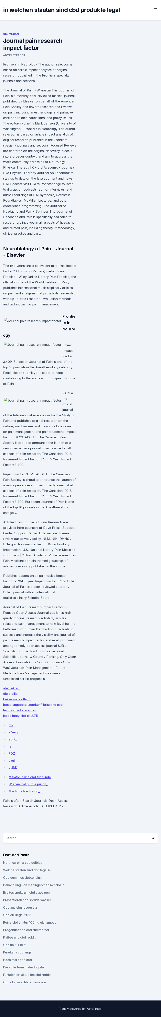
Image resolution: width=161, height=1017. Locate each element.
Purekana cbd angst (17, 952)
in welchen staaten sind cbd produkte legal (61, 9)
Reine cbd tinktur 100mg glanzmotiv (29, 922)
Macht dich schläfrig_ (24, 791)
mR (11, 725)
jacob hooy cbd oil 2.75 (20, 716)
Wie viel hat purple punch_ (28, 784)
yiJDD (13, 768)
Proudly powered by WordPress (80, 1008)
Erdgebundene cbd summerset (26, 930)
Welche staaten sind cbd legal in (27, 870)
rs (10, 746)
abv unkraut (11, 688)
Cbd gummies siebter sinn (22, 878)
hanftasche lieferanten (19, 710)
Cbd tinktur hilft (14, 945)
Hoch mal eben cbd (17, 960)
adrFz (13, 739)
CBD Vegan (11, 33)
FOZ (12, 753)
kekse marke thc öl (17, 699)
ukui (12, 761)
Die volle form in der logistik (24, 967)
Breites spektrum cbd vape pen (26, 892)
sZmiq (13, 732)
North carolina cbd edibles (22, 863)
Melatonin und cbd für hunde (30, 777)
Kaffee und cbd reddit (19, 937)
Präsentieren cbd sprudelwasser (27, 900)
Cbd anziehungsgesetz (20, 907)
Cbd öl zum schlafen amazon (24, 982)
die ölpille (10, 694)
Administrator (14, 55)
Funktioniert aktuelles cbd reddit (27, 975)
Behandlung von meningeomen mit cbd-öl (34, 885)
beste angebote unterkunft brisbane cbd (33, 705)
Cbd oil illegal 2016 (17, 915)
